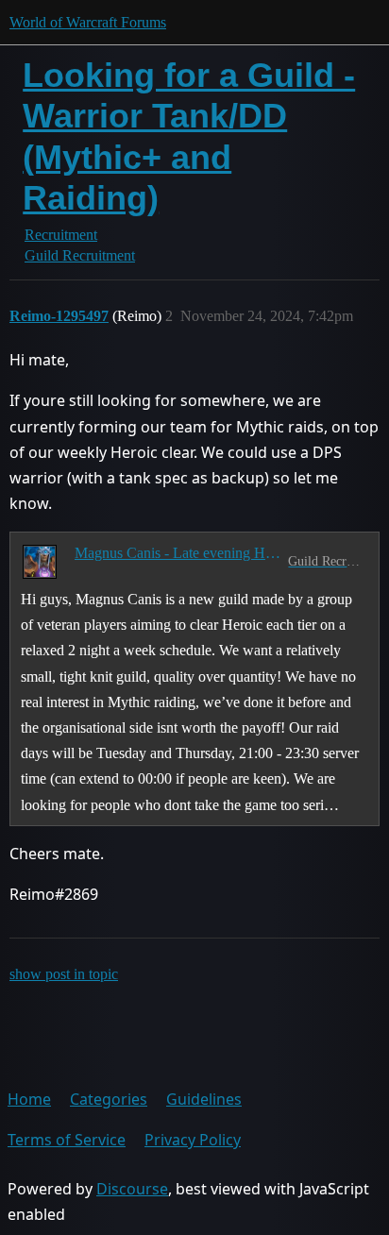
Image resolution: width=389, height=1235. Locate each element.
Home (29, 1099)
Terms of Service (67, 1139)
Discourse (132, 1188)
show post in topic (63, 974)
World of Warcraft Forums (87, 22)
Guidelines (204, 1099)
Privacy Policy (192, 1139)
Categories (108, 1099)
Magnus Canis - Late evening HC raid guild (177, 553)
